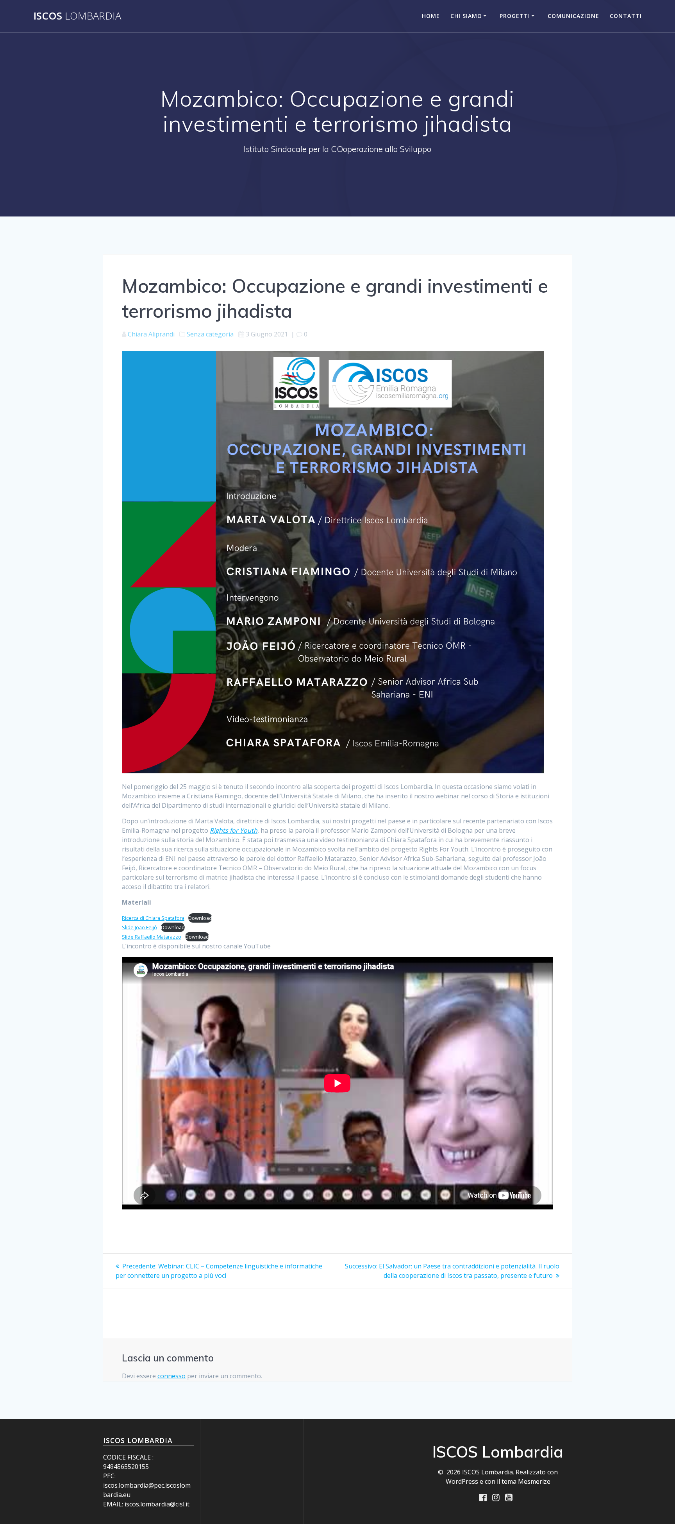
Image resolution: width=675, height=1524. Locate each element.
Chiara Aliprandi (151, 334)
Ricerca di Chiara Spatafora (153, 917)
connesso (171, 1376)
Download (200, 917)
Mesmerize (534, 1481)
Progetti (515, 16)
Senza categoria (210, 334)
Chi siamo (466, 16)
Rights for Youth (233, 830)
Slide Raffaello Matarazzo (151, 936)
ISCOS (77, 16)
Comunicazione (573, 16)
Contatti (626, 16)
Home (431, 16)
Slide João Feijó (139, 927)
